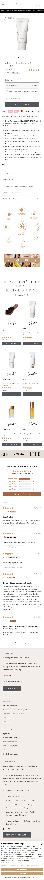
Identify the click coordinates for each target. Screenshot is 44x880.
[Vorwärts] (29, 57)
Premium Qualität (10, 198)
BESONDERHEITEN (10, 174)
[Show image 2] (20, 57)
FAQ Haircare (7, 718)
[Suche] (36, 4)
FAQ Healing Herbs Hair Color (13, 714)
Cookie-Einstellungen (10, 754)
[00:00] (22, 34)
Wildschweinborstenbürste (10, 331)
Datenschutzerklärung (10, 738)
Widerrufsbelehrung (10, 742)
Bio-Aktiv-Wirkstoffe (10, 706)
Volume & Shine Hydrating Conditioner (10, 384)
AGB (4, 750)
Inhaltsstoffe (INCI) (11, 192)
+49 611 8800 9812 (19, 797)
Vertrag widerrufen (17, 835)
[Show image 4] (25, 57)
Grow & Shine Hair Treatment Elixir (11, 435)
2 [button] (19, 643)
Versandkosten (16, 72)
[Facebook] (3, 828)
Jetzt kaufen (22, 105)
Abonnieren (12, 689)
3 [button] (22, 643)
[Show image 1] (18, 57)
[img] (8, 508)
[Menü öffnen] (3, 4)
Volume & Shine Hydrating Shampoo (31, 334)
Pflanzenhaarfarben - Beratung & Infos (16, 710)
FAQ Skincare (7, 722)
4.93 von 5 (27, 471)
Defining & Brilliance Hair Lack (32, 434)
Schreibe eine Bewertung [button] (22, 494)
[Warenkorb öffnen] (39, 4)
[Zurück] (14, 57)
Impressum (7, 734)
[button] (34, 70)
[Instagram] (9, 828)
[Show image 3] (23, 57)
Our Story (6, 702)
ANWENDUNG (8, 180)
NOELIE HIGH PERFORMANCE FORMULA (18, 186)
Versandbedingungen (10, 746)
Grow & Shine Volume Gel (31, 383)
